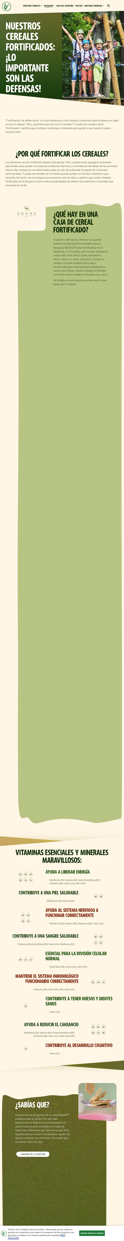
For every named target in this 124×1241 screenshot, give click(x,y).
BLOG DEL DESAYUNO (65, 5)
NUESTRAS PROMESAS (93, 5)
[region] (62, 1233)
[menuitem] (32, 6)
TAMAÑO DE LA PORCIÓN (32, 1154)
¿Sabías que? (32, 1105)
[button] (108, 5)
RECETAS (79, 5)
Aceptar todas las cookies (92, 1233)
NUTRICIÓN (48, 5)
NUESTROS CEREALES (31, 5)
